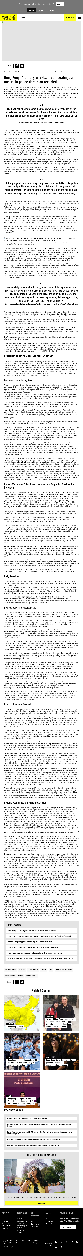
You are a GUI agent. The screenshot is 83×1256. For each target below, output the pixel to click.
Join (32, 1222)
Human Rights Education (22, 1222)
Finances (5, 1228)
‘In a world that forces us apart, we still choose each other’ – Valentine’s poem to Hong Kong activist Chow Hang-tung (60, 1023)
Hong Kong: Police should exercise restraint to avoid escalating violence (33, 947)
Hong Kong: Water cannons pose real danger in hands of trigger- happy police (35, 953)
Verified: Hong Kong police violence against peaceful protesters (30, 942)
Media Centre (21, 1219)
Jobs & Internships (68, 1227)
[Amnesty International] (8, 17)
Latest (49, 1212)
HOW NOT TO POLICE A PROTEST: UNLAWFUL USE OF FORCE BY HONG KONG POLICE (40, 959)
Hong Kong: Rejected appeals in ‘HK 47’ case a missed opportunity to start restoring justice (22, 1062)
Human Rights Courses (22, 1227)
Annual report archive (21, 1231)
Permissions (29, 1242)
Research (49, 1224)
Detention (22, 970)
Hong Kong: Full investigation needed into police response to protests (32, 931)
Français (51, 10)
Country (10, 1024)
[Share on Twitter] (22, 66)
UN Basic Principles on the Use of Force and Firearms (57, 856)
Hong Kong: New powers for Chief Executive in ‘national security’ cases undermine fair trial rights (21, 1101)
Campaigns (49, 1017)
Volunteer (34, 1227)
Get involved (35, 1214)
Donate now (41, 1203)
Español (41, 10)
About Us (6, 1212)
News (51, 970)
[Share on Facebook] (17, 66)
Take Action (35, 1224)
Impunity (44, 970)
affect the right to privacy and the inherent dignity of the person (37, 597)
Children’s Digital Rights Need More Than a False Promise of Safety (27, 1119)
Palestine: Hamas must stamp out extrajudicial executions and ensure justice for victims (33, 1145)
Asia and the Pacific (10, 970)
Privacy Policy (4, 1242)
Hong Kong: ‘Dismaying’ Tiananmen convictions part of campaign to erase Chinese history (33, 1140)
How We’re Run (7, 1221)
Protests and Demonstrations (64, 970)
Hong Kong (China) (33, 970)
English (31, 10)
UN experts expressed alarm (38, 337)
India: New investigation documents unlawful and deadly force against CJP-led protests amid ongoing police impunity (39, 1125)
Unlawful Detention (31, 976)
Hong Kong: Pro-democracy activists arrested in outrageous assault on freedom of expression (40, 936)
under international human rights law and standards (30, 462)
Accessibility (16, 1242)
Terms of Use (10, 1242)
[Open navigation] (79, 17)
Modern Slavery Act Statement (7, 1225)
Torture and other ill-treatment (14, 976)
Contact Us (6, 1219)
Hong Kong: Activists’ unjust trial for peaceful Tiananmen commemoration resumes (60, 1062)
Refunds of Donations (36, 1242)
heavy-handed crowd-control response (35, 130)
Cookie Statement (23, 1242)
